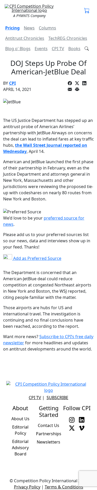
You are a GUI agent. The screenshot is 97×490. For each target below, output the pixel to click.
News (29, 28)
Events (41, 48)
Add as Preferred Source (36, 258)
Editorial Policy (20, 430)
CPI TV (58, 48)
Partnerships (48, 434)
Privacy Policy (27, 487)
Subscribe (57, 397)
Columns (47, 28)
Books (74, 48)
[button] (87, 11)
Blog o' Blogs (18, 48)
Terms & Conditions (64, 487)
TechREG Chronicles (67, 38)
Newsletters (48, 442)
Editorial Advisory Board (20, 448)
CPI (12, 83)
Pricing (12, 28)
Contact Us (48, 425)
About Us (20, 419)
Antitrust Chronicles (24, 38)
